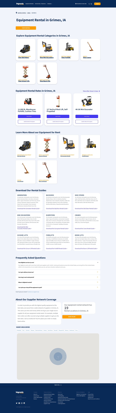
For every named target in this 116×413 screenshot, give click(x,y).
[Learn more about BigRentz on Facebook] (19, 403)
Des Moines (50, 330)
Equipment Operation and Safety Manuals (66, 399)
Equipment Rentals (29, 3)
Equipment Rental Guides (63, 397)
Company (49, 3)
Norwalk (55, 330)
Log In (97, 3)
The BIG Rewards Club (48, 399)
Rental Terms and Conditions (94, 399)
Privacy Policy (90, 394)
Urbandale (19, 330)
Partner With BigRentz (80, 396)
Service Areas (38, 3)
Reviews (35, 399)
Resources (43, 3)
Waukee (32, 330)
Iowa (28, 13)
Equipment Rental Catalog (49, 394)
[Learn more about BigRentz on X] (16, 403)
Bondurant (72, 330)
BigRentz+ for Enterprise (81, 394)
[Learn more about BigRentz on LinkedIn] (24, 403)
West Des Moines (38, 330)
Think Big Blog (61, 396)
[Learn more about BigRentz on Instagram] (21, 403)
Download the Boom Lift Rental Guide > (86, 249)
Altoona (66, 330)
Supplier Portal (47, 403)
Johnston (28, 330)
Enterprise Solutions (48, 396)
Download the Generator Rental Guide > (28, 209)
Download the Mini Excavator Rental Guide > (24, 228)
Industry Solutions (47, 400)
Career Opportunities (38, 397)
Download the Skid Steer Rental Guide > (86, 209)
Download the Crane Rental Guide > (85, 229)
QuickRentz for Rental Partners (50, 402)
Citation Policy (91, 396)
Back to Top (57, 385)
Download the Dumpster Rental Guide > (57, 229)
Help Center (60, 394)
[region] (58, 356)
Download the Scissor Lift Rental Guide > (29, 249)
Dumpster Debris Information (64, 400)
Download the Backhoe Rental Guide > (57, 209)
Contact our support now (33, 292)
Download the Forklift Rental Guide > (56, 249)
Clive (23, 330)
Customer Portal (47, 397)
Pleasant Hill (61, 330)
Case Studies (60, 402)
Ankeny (45, 330)
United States (22, 13)
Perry (76, 330)
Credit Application (61, 403)
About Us (35, 394)
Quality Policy (90, 397)
